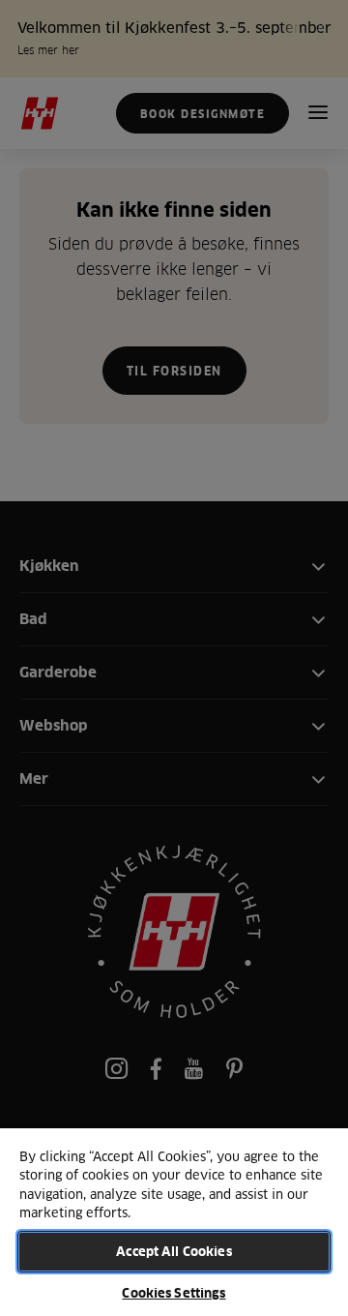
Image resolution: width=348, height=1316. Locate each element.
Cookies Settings (173, 1293)
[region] (174, 1221)
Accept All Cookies (173, 1251)
